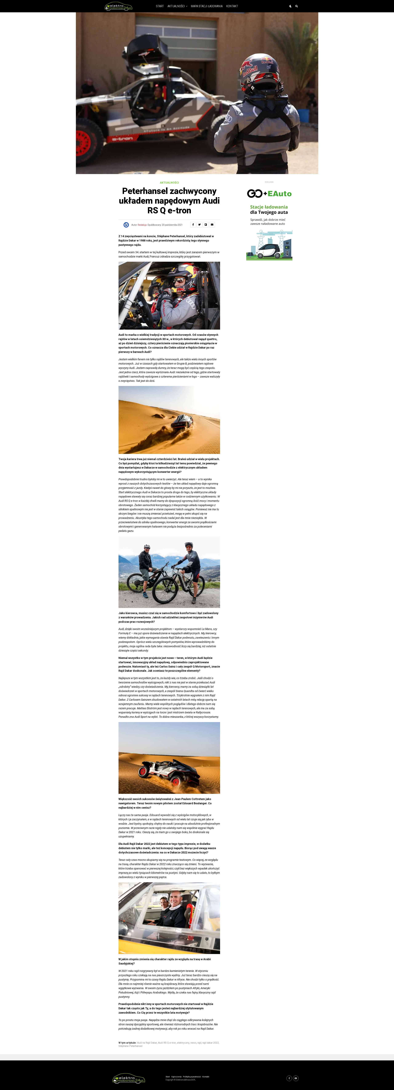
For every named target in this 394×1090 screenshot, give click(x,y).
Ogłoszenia (176, 1077)
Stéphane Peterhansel (130, 1046)
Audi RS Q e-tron (167, 1043)
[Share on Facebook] (193, 224)
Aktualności (176, 6)
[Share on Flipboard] (206, 224)
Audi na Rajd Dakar (147, 1043)
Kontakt (232, 6)
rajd (199, 1043)
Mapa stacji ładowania (207, 6)
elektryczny (183, 1043)
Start (160, 6)
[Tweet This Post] (199, 224)
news (193, 1043)
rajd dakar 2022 (210, 1043)
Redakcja (142, 225)
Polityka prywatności (192, 1077)
